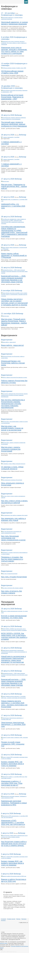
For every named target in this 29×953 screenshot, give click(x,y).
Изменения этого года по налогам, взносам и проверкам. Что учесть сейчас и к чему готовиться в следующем (14, 50)
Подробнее (5, 33)
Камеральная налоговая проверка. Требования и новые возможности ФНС (14, 803)
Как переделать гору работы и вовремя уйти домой (13, 519)
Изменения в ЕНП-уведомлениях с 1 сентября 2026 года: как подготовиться (13, 822)
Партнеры (23, 919)
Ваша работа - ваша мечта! (12, 345)
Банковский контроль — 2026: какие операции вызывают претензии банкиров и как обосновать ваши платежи (13, 279)
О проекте (3, 919)
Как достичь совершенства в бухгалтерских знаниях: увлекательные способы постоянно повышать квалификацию (13, 404)
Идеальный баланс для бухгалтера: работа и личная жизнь (13, 363)
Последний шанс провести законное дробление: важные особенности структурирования (14, 124)
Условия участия (11, 919)
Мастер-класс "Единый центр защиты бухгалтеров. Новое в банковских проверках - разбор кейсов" (14, 322)
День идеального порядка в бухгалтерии (12, 484)
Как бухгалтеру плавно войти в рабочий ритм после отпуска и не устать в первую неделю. (14, 843)
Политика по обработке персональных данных (12, 929)
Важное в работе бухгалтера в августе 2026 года (13, 880)
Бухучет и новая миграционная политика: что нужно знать (14, 617)
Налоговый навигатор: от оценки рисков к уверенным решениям (14, 23)
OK (1, 949)
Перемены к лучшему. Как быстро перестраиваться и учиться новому (12, 559)
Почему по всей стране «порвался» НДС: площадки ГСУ (12, 744)
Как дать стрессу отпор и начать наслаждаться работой (14, 502)
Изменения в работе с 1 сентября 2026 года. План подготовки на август (11, 783)
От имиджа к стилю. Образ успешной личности (12, 468)
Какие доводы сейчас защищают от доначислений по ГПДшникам (14, 255)
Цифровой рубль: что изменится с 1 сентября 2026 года (13, 206)
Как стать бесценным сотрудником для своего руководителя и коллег (13, 538)
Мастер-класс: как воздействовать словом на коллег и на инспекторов (12, 428)
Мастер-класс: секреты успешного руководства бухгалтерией (10, 449)
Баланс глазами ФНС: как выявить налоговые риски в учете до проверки (12, 764)
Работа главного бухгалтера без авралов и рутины (14, 381)
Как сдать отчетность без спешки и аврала (11, 592)
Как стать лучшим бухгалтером (14, 577)
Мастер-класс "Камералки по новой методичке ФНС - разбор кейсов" (14, 186)
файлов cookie (3, 943)
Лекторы (18, 919)
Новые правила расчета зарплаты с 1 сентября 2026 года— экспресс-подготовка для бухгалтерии (14, 704)
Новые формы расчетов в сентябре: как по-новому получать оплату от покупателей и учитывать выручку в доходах (14, 302)
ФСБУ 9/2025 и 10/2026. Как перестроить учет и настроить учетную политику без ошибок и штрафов (14, 636)
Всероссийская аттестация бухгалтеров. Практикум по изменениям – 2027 (12, 97)
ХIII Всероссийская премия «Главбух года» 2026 (12, 72)
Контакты (3, 920)
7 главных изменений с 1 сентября (11, 143)
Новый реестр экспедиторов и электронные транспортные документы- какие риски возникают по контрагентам (13, 659)
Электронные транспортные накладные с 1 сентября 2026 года (13, 724)
